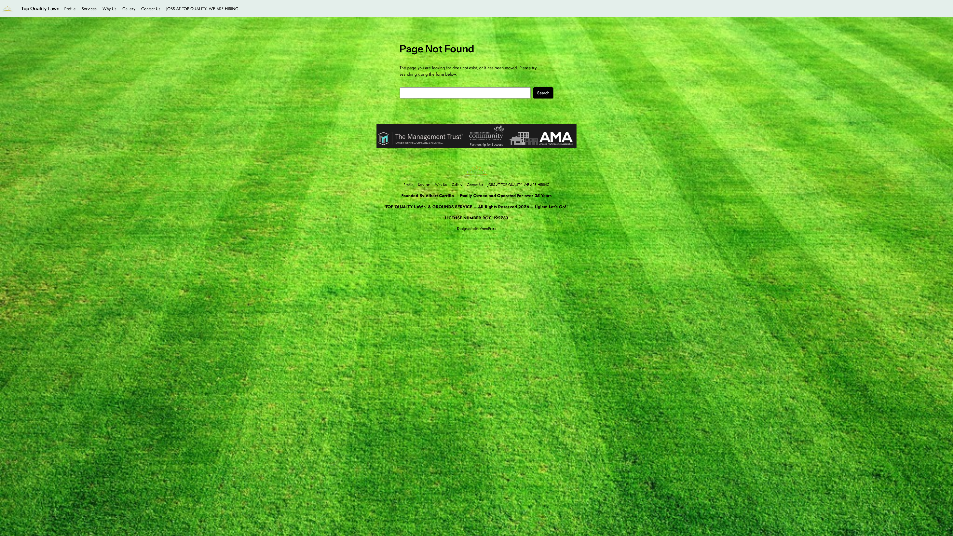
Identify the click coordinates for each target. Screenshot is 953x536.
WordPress (488, 228)
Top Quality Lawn (40, 8)
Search (543, 93)
